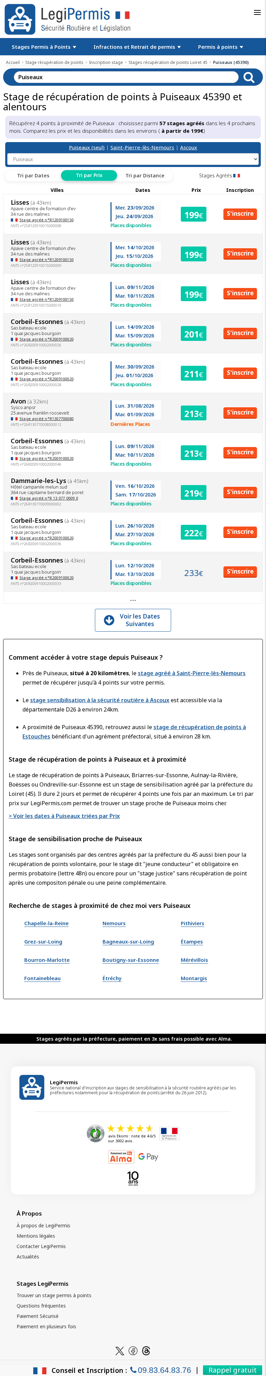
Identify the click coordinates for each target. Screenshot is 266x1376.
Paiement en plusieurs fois (46, 1326)
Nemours (114, 923)
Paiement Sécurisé (38, 1316)
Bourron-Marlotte (47, 959)
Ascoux (188, 147)
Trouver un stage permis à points (54, 1295)
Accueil (13, 62)
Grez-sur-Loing (43, 941)
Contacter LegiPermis (41, 1246)
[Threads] (146, 1350)
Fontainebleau (42, 978)
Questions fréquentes (41, 1305)
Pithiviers (192, 923)
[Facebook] (133, 1350)
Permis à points (218, 46)
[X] (119, 1350)
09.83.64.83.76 (164, 1370)
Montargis (194, 978)
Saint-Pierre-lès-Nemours (142, 147)
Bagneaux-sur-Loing (128, 941)
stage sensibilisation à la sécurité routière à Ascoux (99, 700)
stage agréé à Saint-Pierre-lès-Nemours (192, 673)
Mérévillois (194, 959)
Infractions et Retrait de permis (135, 46)
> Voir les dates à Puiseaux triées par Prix (64, 816)
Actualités (28, 1256)
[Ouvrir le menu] (257, 12)
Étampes (192, 941)
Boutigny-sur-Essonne (131, 959)
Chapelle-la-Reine (46, 923)
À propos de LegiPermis (43, 1225)
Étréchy (112, 978)
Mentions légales (36, 1236)
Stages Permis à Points (42, 46)
